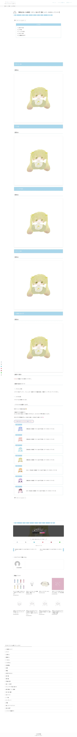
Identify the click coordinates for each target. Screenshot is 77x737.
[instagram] (37, 734)
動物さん (8, 657)
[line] (39, 734)
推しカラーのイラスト (10, 705)
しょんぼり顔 (21, 31)
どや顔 (20, 29)
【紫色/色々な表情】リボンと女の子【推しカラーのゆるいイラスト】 (40, 480)
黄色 (53, 522)
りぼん (40, 522)
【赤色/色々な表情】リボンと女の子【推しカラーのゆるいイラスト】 (40, 439)
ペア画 (7, 697)
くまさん (8, 659)
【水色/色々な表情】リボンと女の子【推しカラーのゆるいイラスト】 (40, 449)
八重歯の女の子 (22, 35)
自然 (7, 668)
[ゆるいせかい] (10, 2)
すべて (7, 651)
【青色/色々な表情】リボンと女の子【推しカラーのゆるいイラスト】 (40, 428)
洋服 (7, 702)
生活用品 (8, 665)
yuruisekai (19, 567)
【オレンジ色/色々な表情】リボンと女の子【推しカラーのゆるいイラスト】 (41, 470)
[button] (17, 542)
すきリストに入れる (20, 20)
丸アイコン (8, 694)
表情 (15, 522)
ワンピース (47, 522)
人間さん (8, 654)
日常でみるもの (9, 673)
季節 (7, 670)
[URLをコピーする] (1, 375)
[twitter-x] (36, 734)
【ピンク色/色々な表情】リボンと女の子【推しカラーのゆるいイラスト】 (41, 490)
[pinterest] (40, 734)
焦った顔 (36, 522)
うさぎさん (8, 662)
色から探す (8, 708)
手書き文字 (8, 681)
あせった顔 (21, 33)
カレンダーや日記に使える (11, 686)
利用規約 (16, 378)
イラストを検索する (10, 710)
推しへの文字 (8, 684)
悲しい (28, 522)
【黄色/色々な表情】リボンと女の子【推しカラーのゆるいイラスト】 (40, 459)
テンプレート (8, 700)
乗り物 (7, 678)
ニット (44, 522)
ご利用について (9, 649)
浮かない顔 (21, 27)
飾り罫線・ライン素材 (10, 689)
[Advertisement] (38, 49)
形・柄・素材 (8, 692)
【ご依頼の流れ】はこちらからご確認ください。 (24, 421)
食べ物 (7, 676)
